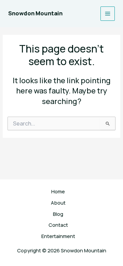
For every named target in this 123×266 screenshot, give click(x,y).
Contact (58, 224)
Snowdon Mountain (35, 13)
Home (58, 191)
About (58, 202)
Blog (58, 213)
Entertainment (58, 236)
